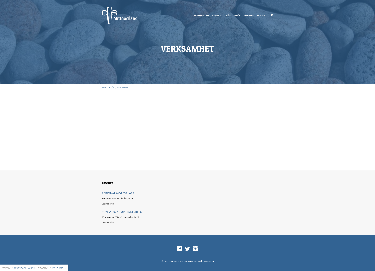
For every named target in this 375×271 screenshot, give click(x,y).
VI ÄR (228, 15)
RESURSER (248, 15)
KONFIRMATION (201, 15)
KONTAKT (261, 15)
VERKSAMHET (123, 87)
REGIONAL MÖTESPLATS (118, 193)
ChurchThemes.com (205, 261)
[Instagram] (195, 248)
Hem (104, 87)
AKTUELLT (217, 15)
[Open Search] (272, 15)
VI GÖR (237, 15)
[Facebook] (179, 248)
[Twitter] (187, 248)
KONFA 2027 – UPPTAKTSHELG (122, 211)
